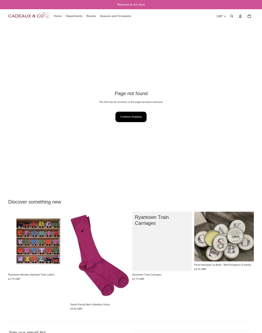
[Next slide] (123, 256)
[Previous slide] (76, 256)
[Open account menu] (240, 16)
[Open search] (231, 16)
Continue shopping (131, 116)
